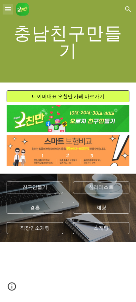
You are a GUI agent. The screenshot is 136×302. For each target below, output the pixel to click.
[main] (68, 41)
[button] (8, 9)
